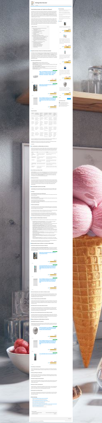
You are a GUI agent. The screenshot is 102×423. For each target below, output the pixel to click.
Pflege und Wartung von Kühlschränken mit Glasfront (39, 41)
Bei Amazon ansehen (53, 80)
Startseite (32, 5)
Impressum (69, 418)
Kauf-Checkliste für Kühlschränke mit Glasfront (38, 35)
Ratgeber (37, 5)
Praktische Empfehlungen (36, 34)
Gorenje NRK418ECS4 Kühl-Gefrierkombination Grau (47, 353)
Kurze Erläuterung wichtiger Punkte (38, 31)
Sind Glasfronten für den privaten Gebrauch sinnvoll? (39, 39)
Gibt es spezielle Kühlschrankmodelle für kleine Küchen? (40, 400)
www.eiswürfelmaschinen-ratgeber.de (64, 105)
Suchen (60, 97)
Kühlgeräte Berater (41, 2)
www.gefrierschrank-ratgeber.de (64, 103)
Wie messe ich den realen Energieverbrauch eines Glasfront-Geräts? (40, 40)
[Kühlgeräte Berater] (32, 4)
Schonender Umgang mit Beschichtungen (38, 44)
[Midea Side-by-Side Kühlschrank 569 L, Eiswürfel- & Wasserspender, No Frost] (65, 24)
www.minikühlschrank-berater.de (64, 102)
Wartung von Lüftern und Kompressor (38, 45)
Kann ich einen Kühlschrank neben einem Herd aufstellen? (40, 398)
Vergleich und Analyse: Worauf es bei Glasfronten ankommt (39, 28)
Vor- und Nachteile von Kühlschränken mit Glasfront (39, 30)
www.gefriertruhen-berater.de (63, 104)
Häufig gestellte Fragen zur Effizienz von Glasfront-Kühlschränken (40, 36)
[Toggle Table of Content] (47, 26)
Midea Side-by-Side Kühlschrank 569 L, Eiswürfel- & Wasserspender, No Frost (65, 27)
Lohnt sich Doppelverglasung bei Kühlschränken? (39, 38)
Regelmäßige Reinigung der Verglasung (38, 42)
